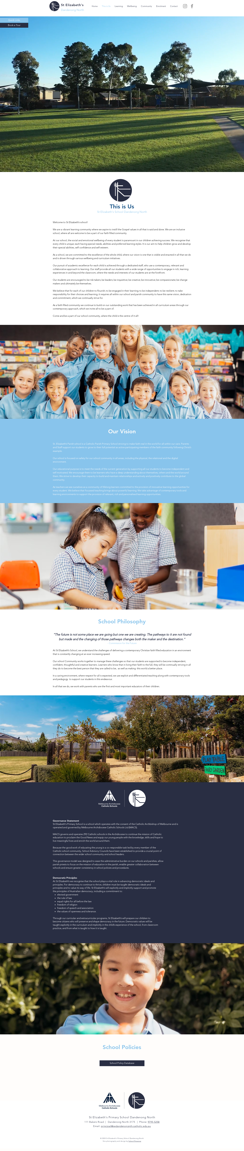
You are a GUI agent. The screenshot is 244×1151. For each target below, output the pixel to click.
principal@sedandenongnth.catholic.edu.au (126, 1126)
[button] (14, 20)
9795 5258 (154, 1122)
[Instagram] (185, 6)
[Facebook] (192, 6)
